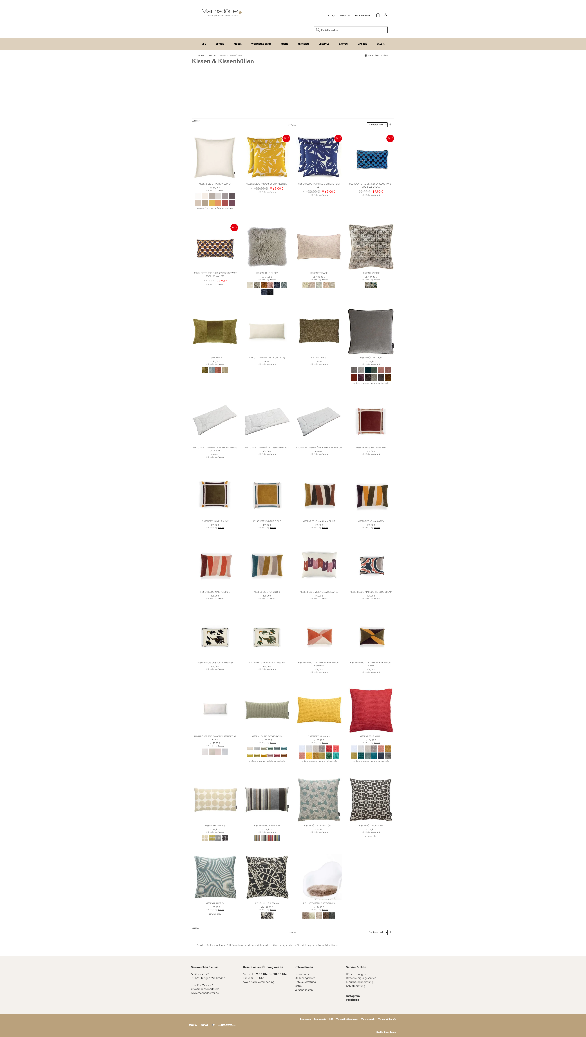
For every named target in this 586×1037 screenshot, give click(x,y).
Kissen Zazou (319, 357)
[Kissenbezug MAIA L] (371, 732)
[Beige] (225, 372)
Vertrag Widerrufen (387, 1019)
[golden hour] (257, 758)
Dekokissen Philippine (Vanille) (267, 357)
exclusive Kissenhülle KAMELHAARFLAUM (319, 447)
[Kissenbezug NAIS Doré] (267, 588)
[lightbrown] (205, 205)
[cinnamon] (284, 758)
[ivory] (212, 754)
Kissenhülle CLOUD (371, 357)
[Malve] (388, 372)
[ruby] (277, 758)
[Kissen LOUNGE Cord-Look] (267, 732)
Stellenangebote (305, 978)
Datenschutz (320, 1019)
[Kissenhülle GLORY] (267, 269)
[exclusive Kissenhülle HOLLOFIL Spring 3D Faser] (215, 443)
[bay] (264, 758)
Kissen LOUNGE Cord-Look (267, 736)
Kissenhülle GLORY (267, 273)
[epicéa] (329, 758)
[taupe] (326, 918)
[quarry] (332, 918)
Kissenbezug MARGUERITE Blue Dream (371, 592)
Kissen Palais (215, 357)
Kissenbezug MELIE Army (215, 521)
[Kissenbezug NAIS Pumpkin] (215, 588)
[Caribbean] (368, 372)
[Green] (305, 287)
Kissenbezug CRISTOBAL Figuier (267, 662)
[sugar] (250, 751)
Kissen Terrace (318, 273)
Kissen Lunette (371, 273)
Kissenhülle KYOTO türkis (319, 825)
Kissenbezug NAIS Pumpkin (215, 592)
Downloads (302, 974)
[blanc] (302, 751)
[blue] (277, 287)
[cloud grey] (225, 754)
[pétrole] (361, 758)
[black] (270, 294)
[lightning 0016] (270, 840)
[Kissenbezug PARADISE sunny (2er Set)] (267, 180)
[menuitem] (331, 15)
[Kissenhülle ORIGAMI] (371, 822)
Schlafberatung (355, 986)
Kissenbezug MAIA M (318, 736)
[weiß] (205, 754)
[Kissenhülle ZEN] (215, 899)
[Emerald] (374, 372)
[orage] (322, 751)
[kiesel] (212, 198)
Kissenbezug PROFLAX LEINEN (215, 184)
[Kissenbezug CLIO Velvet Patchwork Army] (371, 659)
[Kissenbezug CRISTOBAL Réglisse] (215, 659)
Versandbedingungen (347, 1019)
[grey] (225, 198)
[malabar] (336, 751)
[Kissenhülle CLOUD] (371, 354)
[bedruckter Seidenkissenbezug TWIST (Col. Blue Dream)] (371, 180)
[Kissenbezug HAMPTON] (267, 822)
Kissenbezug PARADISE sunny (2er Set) (267, 184)
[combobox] (351, 30)
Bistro (298, 986)
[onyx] (225, 840)
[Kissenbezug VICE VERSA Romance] (319, 588)
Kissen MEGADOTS (215, 825)
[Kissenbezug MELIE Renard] (371, 443)
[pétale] (302, 758)
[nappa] (319, 918)
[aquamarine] (270, 751)
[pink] (270, 287)
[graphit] (232, 198)
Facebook (352, 999)
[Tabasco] (354, 380)
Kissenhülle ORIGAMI (371, 825)
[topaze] (374, 758)
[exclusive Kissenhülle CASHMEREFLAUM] (267, 443)
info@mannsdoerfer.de (205, 989)
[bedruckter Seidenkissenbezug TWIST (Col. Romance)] (215, 269)
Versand (221, 190)
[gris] (218, 198)
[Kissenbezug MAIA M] (319, 732)
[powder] (270, 758)
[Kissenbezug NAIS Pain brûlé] (319, 517)
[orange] (218, 205)
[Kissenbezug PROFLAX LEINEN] (215, 180)
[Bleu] (319, 287)
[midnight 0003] (264, 918)
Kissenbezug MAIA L (371, 736)
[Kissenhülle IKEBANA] (267, 899)
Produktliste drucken (378, 55)
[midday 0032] (270, 918)
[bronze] (316, 758)
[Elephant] (354, 372)
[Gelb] (212, 840)
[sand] (198, 205)
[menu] (346, 16)
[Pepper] (368, 380)
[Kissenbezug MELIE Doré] (267, 517)
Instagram (353, 996)
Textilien (212, 55)
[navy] (381, 758)
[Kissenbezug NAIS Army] (371, 517)
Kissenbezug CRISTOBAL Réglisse (215, 662)
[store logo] (221, 12)
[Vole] (305, 918)
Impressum (305, 1019)
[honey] (212, 205)
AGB (331, 1019)
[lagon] (336, 758)
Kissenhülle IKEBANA (267, 903)
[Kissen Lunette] (371, 269)
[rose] (218, 754)
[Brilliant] (361, 372)
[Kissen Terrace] (319, 269)
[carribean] (284, 751)
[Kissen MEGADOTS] (215, 822)
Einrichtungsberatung (359, 982)
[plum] (232, 205)
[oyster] (257, 751)
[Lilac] (312, 287)
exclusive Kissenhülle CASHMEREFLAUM (267, 447)
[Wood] (381, 380)
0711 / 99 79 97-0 (204, 985)
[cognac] (264, 287)
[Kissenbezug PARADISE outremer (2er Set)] (319, 180)
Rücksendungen (356, 974)
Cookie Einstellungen (386, 1032)
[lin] (316, 751)
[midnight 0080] (264, 840)
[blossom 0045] (257, 840)
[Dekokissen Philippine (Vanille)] (267, 354)
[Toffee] (374, 380)
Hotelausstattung (305, 982)
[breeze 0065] (277, 840)
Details (215, 214)
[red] (225, 205)
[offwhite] (205, 198)
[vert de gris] (368, 758)
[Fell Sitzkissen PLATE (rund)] (319, 899)
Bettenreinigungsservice (361, 978)
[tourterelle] (388, 758)
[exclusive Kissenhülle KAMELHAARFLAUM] (319, 443)
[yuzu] (309, 758)
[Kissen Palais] (215, 354)
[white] (198, 198)
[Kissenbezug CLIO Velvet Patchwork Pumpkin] (319, 659)
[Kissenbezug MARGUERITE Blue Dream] (371, 588)
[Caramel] (388, 380)
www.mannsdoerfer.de (205, 993)
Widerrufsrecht (368, 1019)
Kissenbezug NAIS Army (371, 521)
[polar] (277, 751)
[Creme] (332, 287)
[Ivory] (312, 918)
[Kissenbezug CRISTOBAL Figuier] (267, 659)
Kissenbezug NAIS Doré (267, 592)
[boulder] (218, 840)
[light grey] (257, 287)
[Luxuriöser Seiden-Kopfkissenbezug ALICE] (215, 732)
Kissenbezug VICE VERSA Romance (319, 592)
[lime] (250, 758)
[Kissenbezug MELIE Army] (215, 517)
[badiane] (322, 758)
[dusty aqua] (284, 287)
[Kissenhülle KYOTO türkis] (319, 822)
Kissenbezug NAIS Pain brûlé (319, 521)
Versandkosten (304, 990)
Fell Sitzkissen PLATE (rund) (319, 903)
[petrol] (264, 294)
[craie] (309, 751)
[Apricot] (326, 287)
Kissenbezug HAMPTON (267, 825)
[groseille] (329, 751)
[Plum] (361, 380)
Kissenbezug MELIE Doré (267, 521)
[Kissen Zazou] (319, 354)
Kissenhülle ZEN (215, 903)
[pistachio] (264, 751)
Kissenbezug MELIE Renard (371, 447)
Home (201, 55)
